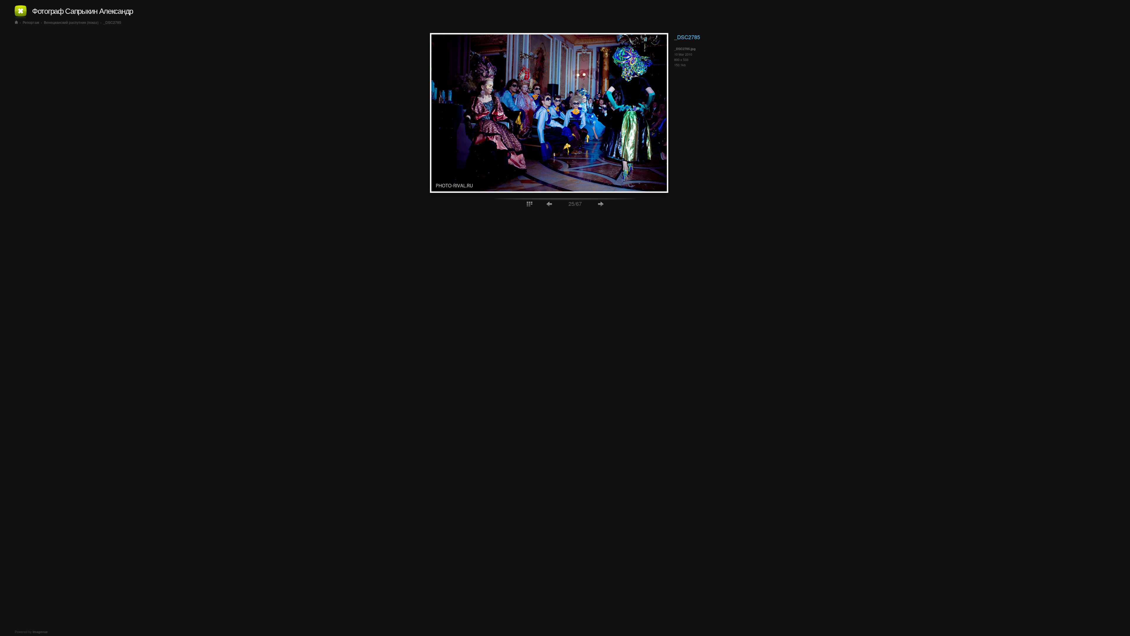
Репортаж (31, 22)
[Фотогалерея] (16, 22)
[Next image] (601, 203)
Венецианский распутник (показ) (71, 22)
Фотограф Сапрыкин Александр (82, 10)
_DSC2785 (112, 22)
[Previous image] (549, 203)
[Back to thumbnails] (529, 203)
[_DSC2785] (549, 191)
